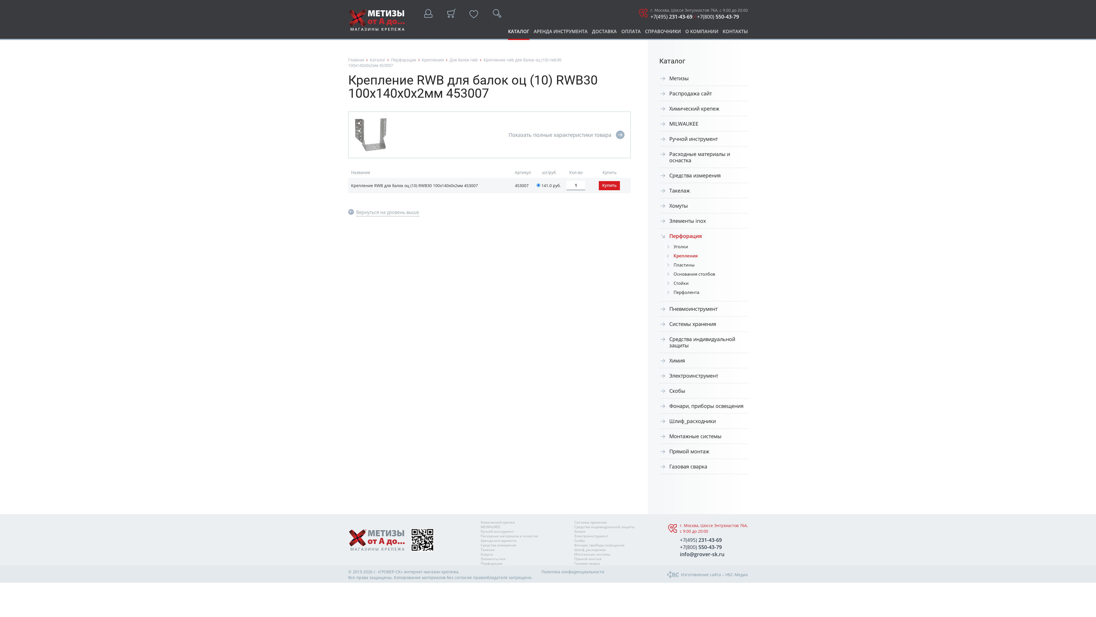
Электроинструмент (693, 375)
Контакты (735, 33)
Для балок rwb (464, 60)
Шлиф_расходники (692, 421)
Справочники (663, 33)
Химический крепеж (694, 108)
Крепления (433, 60)
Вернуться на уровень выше (387, 212)
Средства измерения (695, 175)
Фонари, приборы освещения (706, 406)
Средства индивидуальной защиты (702, 342)
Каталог (518, 33)
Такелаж (679, 190)
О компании (701, 33)
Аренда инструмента (561, 33)
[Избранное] (474, 14)
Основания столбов (694, 274)
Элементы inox (687, 221)
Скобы (677, 391)
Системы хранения (692, 324)
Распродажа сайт (690, 93)
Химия (677, 360)
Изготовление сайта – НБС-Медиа (714, 574)
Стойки (681, 283)
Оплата (631, 33)
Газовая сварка (688, 466)
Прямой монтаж (689, 451)
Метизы (679, 78)
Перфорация (403, 60)
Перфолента (686, 292)
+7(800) (718, 16)
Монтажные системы (695, 436)
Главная (356, 60)
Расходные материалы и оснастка (699, 157)
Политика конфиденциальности (572, 571)
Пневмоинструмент (693, 309)
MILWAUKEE (683, 124)
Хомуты (678, 206)
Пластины (684, 264)
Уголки (681, 246)
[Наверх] (1080, 610)
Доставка (604, 33)
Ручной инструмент (693, 139)
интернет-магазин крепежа (431, 571)
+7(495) (671, 16)
